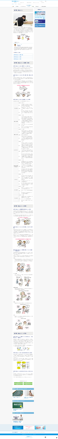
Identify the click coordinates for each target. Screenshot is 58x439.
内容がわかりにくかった (28, 384)
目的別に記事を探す (44, 6)
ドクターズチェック (23, 6)
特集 (13, 6)
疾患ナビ (17, 6)
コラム (29, 6)
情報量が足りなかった (18, 384)
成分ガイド (38, 6)
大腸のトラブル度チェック (16, 397)
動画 (33, 6)
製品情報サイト (18, 1)
